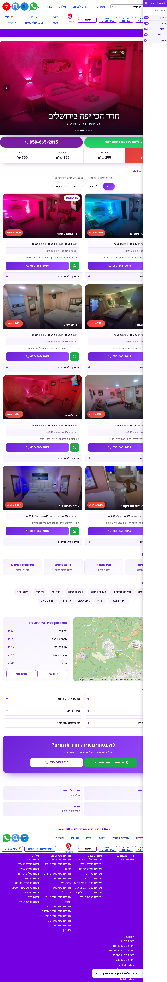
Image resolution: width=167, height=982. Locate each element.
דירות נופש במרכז (123, 955)
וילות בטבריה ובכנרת (27, 883)
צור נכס (55, 17)
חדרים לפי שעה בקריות (57, 920)
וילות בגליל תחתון (28, 873)
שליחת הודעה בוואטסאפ (123, 142)
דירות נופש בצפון (124, 960)
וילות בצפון (32, 897)
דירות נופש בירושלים (121, 950)
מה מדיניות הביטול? (149, 723)
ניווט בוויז (52, 674)
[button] (128, 973)
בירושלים (108, 20)
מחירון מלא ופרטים (150, 276)
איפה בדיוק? (72, 711)
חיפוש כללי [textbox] (140, 7)
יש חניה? (155, 711)
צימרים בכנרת (94, 873)
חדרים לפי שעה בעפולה (56, 911)
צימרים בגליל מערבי (91, 859)
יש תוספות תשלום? (68, 723)
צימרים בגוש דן (125, 859)
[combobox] (129, 6)
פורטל (60, 838)
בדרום (126, 20)
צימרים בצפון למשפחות (88, 883)
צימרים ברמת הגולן (91, 897)
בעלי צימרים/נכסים (34, 17)
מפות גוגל (21, 674)
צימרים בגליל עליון (91, 864)
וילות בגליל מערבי (28, 864)
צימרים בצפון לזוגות (91, 878)
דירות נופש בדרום (123, 946)
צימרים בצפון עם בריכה (89, 887)
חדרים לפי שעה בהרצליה (61, 880)
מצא (49, 7)
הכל (109, 186)
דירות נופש (127, 941)
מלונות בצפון (126, 978)
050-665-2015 (44, 142)
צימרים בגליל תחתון (91, 869)
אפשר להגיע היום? (69, 699)
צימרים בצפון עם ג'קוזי (89, 892)
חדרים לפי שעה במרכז (57, 906)
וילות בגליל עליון (29, 869)
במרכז (142, 20)
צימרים (101, 7)
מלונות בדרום (126, 964)
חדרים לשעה (81, 7)
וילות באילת (32, 859)
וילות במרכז (32, 892)
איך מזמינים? (153, 699)
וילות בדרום (32, 878)
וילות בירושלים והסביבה (25, 887)
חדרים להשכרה (61, 859)
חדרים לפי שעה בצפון (57, 916)
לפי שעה (93, 186)
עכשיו (75, 838)
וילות (62, 7)
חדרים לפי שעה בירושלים (61, 890)
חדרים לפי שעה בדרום (57, 873)
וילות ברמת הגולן (29, 902)
